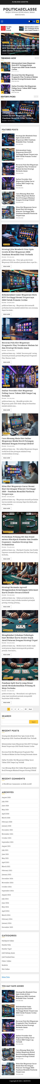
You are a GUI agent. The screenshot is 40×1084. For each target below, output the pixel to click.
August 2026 (6, 797)
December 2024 (7, 879)
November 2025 (7, 834)
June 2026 (5, 806)
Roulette (5, 965)
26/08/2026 (20, 202)
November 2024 (7, 883)
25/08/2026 (20, 218)
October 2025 (6, 838)
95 (26, 709)
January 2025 (6, 875)
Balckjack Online (8, 532)
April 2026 (5, 814)
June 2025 (5, 854)
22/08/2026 (11, 643)
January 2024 (6, 923)
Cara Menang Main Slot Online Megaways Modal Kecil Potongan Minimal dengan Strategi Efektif (25, 197)
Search (6, 716)
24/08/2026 (11, 547)
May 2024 (5, 907)
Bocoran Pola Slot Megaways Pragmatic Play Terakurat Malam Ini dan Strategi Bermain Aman (25, 77)
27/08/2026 (16, 92)
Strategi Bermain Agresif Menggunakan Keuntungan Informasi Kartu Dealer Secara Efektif (20, 590)
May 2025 (5, 858)
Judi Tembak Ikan (8, 957)
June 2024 (5, 903)
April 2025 (5, 862)
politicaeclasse (20, 9)
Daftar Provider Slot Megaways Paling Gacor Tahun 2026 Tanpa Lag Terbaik (24, 88)
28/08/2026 (16, 81)
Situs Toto (6, 977)
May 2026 (5, 810)
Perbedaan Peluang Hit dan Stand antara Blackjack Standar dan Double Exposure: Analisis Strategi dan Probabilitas (20, 541)
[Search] (34, 21)
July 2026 (5, 802)
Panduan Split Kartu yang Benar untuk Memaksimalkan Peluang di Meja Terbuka (18, 685)
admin (5, 53)
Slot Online (5, 42)
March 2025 (6, 866)
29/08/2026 (12, 53)
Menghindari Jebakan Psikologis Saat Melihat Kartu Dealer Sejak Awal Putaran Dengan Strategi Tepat (20, 638)
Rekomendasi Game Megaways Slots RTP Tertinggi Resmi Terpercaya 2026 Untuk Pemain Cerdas (19, 48)
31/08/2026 (20, 144)
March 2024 (6, 915)
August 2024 (6, 895)
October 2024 (6, 887)
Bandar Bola (6, 945)
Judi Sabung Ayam (8, 953)
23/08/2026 (11, 595)
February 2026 (7, 822)
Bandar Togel (6, 949)
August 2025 (6, 846)
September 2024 (7, 891)
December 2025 (7, 830)
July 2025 (5, 850)
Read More (6, 266)
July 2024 (5, 899)
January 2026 (6, 826)
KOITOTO (27, 1081)
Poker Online (6, 961)
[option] (20, 44)
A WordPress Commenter (11, 784)
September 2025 (7, 842)
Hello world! (27, 784)
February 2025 (7, 870)
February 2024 (7, 919)
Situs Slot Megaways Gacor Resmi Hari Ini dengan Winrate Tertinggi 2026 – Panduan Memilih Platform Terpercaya (26, 211)
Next (30, 709)
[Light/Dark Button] (30, 21)
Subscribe (37, 21)
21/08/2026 (11, 691)
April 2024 (5, 911)
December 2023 (7, 927)
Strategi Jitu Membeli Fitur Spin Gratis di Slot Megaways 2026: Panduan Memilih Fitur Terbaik (26, 139)
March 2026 (6, 818)
